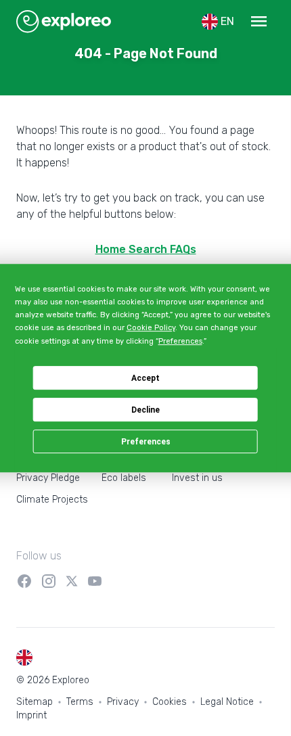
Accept (145, 378)
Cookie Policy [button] (151, 327)
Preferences (146, 441)
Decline (145, 410)
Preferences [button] (180, 341)
